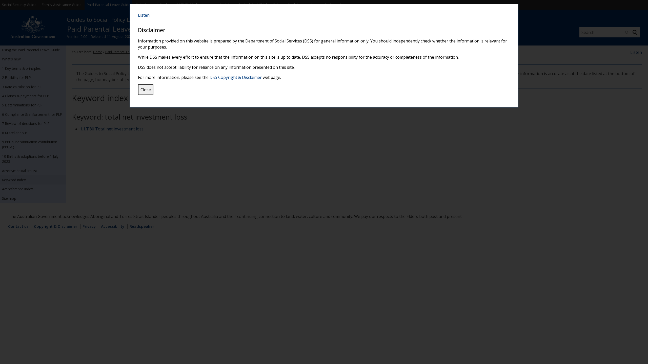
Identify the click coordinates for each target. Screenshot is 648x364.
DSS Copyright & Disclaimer (236, 77)
